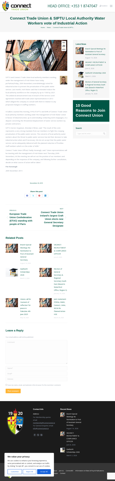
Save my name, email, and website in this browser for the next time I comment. (34, 385)
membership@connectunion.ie (44, 423)
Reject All (29, 472)
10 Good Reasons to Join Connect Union (90, 110)
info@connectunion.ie (41, 428)
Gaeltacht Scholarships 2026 (25, 272)
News (9, 42)
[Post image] (12, 248)
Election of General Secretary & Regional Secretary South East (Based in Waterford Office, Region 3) (60, 279)
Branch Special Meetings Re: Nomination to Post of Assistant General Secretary (27, 252)
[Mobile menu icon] (111, 6)
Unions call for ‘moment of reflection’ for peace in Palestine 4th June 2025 (25, 306)
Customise (15, 472)
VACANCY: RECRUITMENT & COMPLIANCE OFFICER (60, 249)
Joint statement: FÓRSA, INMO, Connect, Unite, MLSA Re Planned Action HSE (60, 306)
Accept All (44, 472)
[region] (29, 465)
